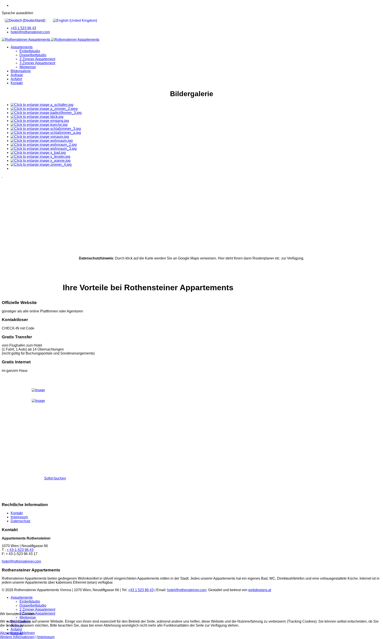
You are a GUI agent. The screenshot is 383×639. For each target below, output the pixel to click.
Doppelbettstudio (33, 55)
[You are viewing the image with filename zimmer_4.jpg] (41, 164)
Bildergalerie (21, 71)
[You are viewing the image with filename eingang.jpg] (40, 121)
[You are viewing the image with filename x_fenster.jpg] (40, 156)
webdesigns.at (259, 590)
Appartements (22, 47)
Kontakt (17, 83)
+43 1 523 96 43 (23, 28)
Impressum (19, 517)
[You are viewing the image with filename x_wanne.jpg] (40, 160)
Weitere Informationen (17, 637)
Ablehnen (27, 633)
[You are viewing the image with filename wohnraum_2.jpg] (44, 144)
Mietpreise (28, 67)
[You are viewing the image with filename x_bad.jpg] (38, 152)
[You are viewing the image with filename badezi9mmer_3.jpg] (46, 113)
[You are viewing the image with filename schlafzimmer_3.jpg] (46, 129)
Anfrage (17, 75)
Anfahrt (16, 79)
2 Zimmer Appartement (37, 59)
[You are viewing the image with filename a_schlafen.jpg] (42, 105)
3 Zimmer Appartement (37, 63)
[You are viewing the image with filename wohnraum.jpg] (42, 140)
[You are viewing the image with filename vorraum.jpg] (40, 136)
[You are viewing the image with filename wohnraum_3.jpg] (44, 148)
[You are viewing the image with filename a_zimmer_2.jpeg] (44, 109)
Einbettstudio (30, 51)
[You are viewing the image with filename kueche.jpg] (39, 125)
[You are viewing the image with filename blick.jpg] (37, 117)
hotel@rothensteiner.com (30, 32)
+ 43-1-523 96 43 (20, 550)
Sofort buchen (55, 478)
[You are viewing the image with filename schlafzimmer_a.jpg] (46, 132)
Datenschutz (20, 521)
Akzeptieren (9, 633)
